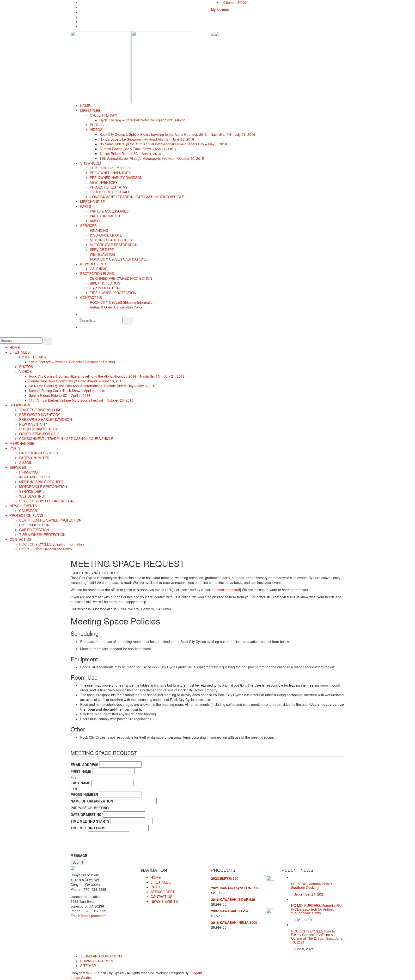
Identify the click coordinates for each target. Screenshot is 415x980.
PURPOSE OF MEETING (90, 807)
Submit (78, 862)
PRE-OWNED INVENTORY (110, 172)
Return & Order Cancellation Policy (116, 307)
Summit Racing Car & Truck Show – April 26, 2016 (137, 148)
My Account (220, 9)
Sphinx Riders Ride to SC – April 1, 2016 (130, 153)
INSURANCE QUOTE (106, 235)
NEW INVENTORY (103, 182)
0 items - (234, 2)
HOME (85, 105)
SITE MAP (88, 965)
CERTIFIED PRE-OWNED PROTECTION (121, 278)
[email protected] (228, 589)
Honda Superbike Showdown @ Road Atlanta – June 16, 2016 (146, 139)
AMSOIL (96, 220)
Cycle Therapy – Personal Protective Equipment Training (142, 120)
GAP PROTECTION (105, 287)
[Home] (72, 572)
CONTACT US (91, 297)
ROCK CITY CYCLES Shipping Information (122, 302)
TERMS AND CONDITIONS (101, 956)
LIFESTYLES (90, 110)
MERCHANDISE (92, 201)
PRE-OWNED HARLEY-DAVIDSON (116, 177)
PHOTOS (97, 124)
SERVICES (88, 225)
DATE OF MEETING (86, 814)
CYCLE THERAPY (103, 115)
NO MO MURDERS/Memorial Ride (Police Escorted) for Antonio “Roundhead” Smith (317, 909)
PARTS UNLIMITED (105, 216)
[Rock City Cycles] (131, 66)
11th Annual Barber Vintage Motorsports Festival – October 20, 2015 (151, 158)
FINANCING (99, 230)
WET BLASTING (102, 254)
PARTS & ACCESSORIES (109, 211)
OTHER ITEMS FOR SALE (110, 192)
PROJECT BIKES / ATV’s (109, 187)
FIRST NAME (81, 771)
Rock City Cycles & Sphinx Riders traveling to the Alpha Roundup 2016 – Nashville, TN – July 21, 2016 (177, 134)
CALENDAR (99, 268)
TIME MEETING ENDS (88, 828)
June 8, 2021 (304, 948)
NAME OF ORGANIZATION (92, 801)
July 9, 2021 (303, 919)
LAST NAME (80, 782)
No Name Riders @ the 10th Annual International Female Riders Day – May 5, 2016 (163, 144)
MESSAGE (79, 855)
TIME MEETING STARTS (90, 821)
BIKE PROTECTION (105, 283)
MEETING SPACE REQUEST (112, 240)
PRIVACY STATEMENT (97, 960)
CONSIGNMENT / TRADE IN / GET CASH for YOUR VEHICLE (137, 196)
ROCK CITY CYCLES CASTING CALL (118, 259)
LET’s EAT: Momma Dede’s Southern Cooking (311, 885)
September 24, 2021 (309, 894)
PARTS (85, 206)
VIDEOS (96, 129)
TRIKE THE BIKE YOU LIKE (111, 168)
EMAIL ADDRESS (84, 764)
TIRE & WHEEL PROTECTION (113, 292)
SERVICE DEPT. (102, 249)
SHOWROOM (90, 163)
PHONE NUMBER (84, 794)
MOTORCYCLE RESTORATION (114, 244)
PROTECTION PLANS (97, 273)
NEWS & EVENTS (93, 263)
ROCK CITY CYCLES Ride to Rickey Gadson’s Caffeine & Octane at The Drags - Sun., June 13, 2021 (316, 936)
